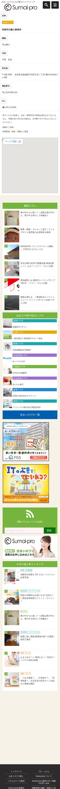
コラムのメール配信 (16, 781)
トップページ (16, 771)
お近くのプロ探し (16, 776)
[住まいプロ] (20, 7)
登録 (49, 530)
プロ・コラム (43, 771)
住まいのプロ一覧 (30, 414)
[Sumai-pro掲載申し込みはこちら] (30, 557)
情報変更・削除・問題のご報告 (15, 131)
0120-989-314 (11, 92)
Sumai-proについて (44, 776)
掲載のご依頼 (8, 127)
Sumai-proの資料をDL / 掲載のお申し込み (44, 782)
